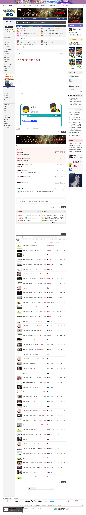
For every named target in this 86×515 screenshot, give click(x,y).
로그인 (76, 5)
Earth (50, 250)
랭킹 (35, 115)
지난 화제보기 (56, 26)
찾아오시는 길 (58, 505)
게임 (45, 239)
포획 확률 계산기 (7, 70)
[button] (52, 222)
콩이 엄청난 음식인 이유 (30, 387)
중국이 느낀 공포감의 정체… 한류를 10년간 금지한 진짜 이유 (36, 288)
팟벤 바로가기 (6, 104)
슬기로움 (50, 321)
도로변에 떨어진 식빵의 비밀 (30, 443)
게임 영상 (5, 115)
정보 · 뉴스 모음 (7, 37)
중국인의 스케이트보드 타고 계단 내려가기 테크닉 (34, 311)
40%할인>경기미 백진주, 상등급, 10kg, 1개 (75, 145)
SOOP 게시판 (6, 46)
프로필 (30, 115)
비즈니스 (26, 505)
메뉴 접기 (57, 115)
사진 (52, 239)
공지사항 (64, 505)
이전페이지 (53, 207)
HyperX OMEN (6, 119)
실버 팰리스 (6, 123)
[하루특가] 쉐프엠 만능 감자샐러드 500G (75, 147)
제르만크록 (51, 264)
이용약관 (31, 505)
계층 (56, 239)
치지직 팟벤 (6, 44)
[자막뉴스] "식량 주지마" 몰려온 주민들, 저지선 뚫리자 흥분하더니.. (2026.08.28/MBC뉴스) (42, 410)
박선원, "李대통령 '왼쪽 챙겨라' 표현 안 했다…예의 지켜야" (36, 377)
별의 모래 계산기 (7, 66)
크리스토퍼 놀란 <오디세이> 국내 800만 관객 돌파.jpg (35, 297)
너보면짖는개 (51, 424)
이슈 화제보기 (62, 26)
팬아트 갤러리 (6, 59)
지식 (48, 239)
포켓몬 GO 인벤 (9, 21)
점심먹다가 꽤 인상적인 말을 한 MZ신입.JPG (33, 396)
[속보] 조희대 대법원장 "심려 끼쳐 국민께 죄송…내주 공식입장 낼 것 (38, 382)
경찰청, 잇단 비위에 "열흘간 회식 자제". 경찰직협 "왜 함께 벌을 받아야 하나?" (40, 269)
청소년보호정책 (43, 505)
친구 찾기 (6, 55)
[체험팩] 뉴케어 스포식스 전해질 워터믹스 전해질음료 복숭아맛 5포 (75, 151)
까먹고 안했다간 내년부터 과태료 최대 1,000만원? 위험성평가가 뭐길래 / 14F (39, 467)
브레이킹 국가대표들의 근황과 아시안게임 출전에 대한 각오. (36, 434)
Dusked (50, 297)
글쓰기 (63, 233)
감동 (60, 239)
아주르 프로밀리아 (7, 127)
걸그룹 (5, 110)
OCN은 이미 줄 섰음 (29, 401)
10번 (31, 120)
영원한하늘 (51, 288)
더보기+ (39, 211)
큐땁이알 (50, 472)
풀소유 (19, 49)
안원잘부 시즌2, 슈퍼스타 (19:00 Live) (32, 344)
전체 (18, 239)
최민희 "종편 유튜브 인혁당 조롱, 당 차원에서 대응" (35, 321)
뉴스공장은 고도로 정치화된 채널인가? (32, 424)
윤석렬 (50, 377)
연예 (28, 239)
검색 (14, 31)
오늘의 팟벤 (6, 93)
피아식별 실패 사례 (29, 339)
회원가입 (6, 29)
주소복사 (18, 128)
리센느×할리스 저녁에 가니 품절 (31, 325)
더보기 (37, 112)
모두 (34, 120)
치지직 (5, 106)
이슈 (22, 239)
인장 (23, 115)
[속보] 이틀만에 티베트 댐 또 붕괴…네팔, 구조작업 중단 (35, 283)
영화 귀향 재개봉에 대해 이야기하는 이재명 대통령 (35, 462)
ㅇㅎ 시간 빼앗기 (28, 439)
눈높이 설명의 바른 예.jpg (30, 250)
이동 (64, 155)
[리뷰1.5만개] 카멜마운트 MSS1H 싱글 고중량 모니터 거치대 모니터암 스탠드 (75, 149)
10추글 (26, 237)
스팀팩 (50, 273)
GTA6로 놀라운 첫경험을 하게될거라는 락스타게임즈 (35, 264)
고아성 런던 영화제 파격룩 (30, 363)
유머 (33, 239)
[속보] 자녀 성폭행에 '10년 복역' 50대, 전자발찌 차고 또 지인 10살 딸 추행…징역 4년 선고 (42, 316)
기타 (64, 239)
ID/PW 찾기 (11, 29)
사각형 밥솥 (27, 406)
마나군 (50, 439)
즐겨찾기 (31, 237)
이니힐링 (34, 112)
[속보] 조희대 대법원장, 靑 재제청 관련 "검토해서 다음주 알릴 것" (37, 335)
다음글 (21, 207)
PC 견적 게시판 (7, 97)
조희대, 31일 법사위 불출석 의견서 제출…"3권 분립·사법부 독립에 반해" (38, 391)
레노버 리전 (6, 121)
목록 (60, 53)
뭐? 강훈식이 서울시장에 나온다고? (32, 330)
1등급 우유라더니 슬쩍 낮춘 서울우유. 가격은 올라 (34, 453)
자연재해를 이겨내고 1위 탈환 (31, 354)
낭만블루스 (51, 306)
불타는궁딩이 (51, 245)
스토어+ (81, 39)
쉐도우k (50, 330)
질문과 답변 (6, 53)
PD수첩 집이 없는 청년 (29, 476)
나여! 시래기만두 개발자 (30, 472)
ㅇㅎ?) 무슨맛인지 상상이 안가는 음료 (32, 349)
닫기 (23, 507)
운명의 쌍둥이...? (28, 368)
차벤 (5, 108)
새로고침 (64, 196)
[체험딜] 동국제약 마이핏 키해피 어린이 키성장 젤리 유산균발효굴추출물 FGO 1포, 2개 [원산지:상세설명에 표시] (75, 143)
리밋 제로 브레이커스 (8, 125)
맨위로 (58, 207)
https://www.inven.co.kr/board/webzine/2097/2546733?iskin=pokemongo (32, 128)
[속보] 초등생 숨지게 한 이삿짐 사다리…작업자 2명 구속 (36, 259)
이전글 (26, 207)
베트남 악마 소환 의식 (29, 245)
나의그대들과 (51, 339)
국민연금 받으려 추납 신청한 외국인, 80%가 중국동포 (35, 292)
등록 (63, 200)
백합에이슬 (51, 448)
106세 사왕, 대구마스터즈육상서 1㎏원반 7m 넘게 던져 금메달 (37, 420)
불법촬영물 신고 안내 (51, 505)
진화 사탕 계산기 (7, 68)
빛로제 (50, 382)
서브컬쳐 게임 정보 (7, 117)
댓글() (63, 53)
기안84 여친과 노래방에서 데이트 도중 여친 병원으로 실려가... (37, 302)
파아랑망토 (51, 363)
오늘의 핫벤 (6, 91)
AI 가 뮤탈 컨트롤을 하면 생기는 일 (32, 273)
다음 (52, 484)
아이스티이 (51, 344)
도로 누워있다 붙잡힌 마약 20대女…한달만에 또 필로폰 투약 (36, 278)
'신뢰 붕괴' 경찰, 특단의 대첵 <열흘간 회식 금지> (34, 448)
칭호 (41, 115)
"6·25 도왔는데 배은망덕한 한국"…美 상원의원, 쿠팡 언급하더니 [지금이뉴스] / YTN (41, 358)
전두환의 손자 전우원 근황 (30, 429)
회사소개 (21, 505)
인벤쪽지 (32, 112)
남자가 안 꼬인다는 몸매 (30, 306)
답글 (63, 155)
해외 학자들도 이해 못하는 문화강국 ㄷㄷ (33, 415)
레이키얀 (50, 269)
